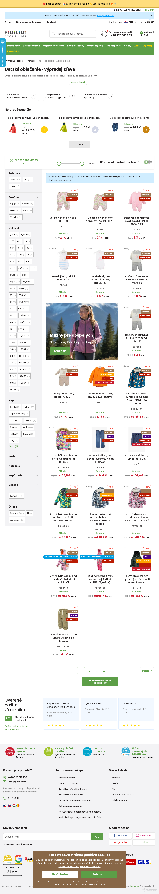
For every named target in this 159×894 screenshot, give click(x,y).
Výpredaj (147, 46)
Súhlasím (99, 874)
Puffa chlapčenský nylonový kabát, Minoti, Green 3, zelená (136, 579)
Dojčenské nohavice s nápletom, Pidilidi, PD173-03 (100, 221)
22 (104, 670)
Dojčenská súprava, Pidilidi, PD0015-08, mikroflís (136, 280)
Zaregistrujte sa (105, 15)
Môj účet (149, 21)
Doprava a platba (68, 783)
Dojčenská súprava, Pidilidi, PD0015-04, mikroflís (136, 338)
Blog (114, 789)
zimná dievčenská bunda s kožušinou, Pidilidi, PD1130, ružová (136, 517)
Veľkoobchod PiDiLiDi (123, 794)
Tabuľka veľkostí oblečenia (73, 789)
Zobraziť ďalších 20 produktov (100, 681)
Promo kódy (13, 51)
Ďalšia (145, 670)
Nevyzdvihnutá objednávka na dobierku (80, 811)
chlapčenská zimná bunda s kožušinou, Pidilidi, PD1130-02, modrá (100, 519)
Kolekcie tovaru (120, 800)
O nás (8, 22)
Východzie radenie (127, 162)
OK (97, 836)
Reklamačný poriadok (70, 806)
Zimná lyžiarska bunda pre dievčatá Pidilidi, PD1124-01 (63, 579)
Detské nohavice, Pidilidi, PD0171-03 (63, 219)
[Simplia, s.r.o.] (149, 889)
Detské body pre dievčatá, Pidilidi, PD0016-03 (100, 280)
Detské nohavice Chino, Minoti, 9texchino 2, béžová (63, 638)
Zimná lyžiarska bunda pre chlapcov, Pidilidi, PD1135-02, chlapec (63, 517)
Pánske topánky (95, 46)
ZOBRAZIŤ (60, 351)
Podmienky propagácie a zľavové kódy (80, 817)
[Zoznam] (150, 162)
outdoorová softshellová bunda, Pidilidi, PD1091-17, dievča (39, 117)
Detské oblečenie (31, 46)
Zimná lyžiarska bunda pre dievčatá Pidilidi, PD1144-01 (63, 459)
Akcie (137, 46)
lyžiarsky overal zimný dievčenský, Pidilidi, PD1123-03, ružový (100, 579)
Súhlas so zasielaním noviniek (17, 844)
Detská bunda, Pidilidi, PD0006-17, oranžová (100, 395)
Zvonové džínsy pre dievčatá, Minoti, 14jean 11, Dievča (100, 459)
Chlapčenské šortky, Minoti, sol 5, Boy (136, 457)
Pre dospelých (114, 46)
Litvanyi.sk (134, 886)
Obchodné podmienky (28, 22)
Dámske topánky (75, 46)
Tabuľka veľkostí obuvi (71, 794)
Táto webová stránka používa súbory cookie (79, 866)
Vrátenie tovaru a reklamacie (75, 800)
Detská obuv (13, 46)
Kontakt (51, 22)
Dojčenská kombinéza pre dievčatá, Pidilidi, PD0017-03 (137, 221)
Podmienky (149, 10)
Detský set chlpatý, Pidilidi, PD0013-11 (63, 395)
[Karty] (146, 162)
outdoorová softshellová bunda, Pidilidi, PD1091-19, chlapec (90, 117)
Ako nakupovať (67, 777)
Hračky (127, 46)
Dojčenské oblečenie (53, 46)
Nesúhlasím (60, 874)
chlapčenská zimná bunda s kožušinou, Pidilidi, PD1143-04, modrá (136, 398)
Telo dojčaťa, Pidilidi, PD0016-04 (63, 278)
